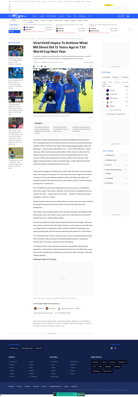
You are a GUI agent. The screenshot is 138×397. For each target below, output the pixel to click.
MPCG (83, 1)
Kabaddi (108, 366)
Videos (43, 20)
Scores (24, 20)
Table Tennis (107, 371)
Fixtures (50, 20)
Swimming (96, 371)
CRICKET (34, 1)
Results (31, 364)
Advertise (11, 386)
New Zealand (113, 98)
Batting (110, 82)
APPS (71, 1)
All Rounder (125, 82)
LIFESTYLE (44, 1)
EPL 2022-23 (74, 361)
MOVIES (28, 1)
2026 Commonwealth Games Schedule (114, 171)
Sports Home (11, 38)
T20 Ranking (124, 77)
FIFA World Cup (110, 155)
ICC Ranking (33, 376)
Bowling (117, 82)
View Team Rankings (115, 110)
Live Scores (13, 361)
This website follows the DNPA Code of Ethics (80, 390)
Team (104, 82)
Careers (66, 386)
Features (31, 370)
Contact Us (74, 386)
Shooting (117, 366)
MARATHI (88, 1)
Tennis (69, 16)
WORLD (15, 1)
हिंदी (24, 1)
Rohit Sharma (109, 183)
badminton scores (77, 321)
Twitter (66, 323)
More (86, 20)
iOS (63, 326)
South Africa (113, 94)
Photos (36, 20)
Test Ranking (106, 77)
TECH (55, 1)
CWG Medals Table (111, 160)
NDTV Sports (37, 323)
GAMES (60, 1)
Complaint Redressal (55, 386)
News (30, 20)
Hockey (112, 362)
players (73, 20)
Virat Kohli (41, 143)
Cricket (34, 16)
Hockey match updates (64, 321)
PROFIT (20, 1)
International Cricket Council (43, 313)
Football (41, 16)
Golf (75, 16)
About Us (19, 386)
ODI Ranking (115, 77)
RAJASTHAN (77, 1)
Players (31, 373)
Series (31, 361)
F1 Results (86, 321)
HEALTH (50, 1)
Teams (12, 373)
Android (57, 326)
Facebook (51, 323)
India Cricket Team (67, 308)
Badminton (82, 16)
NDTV (10, 1)
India (111, 102)
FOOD (38, 1)
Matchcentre (55, 376)
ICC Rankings (109, 178)
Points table (59, 20)
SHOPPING (66, 1)
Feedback (27, 386)
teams (67, 20)
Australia (112, 90)
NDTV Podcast (51, 16)
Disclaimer (36, 386)
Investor (44, 386)
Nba (100, 366)
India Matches (14, 28)
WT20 (13, 20)
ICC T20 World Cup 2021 (23, 38)
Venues (80, 20)
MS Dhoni (74, 140)
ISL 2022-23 (54, 361)
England (112, 106)
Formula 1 (61, 16)
